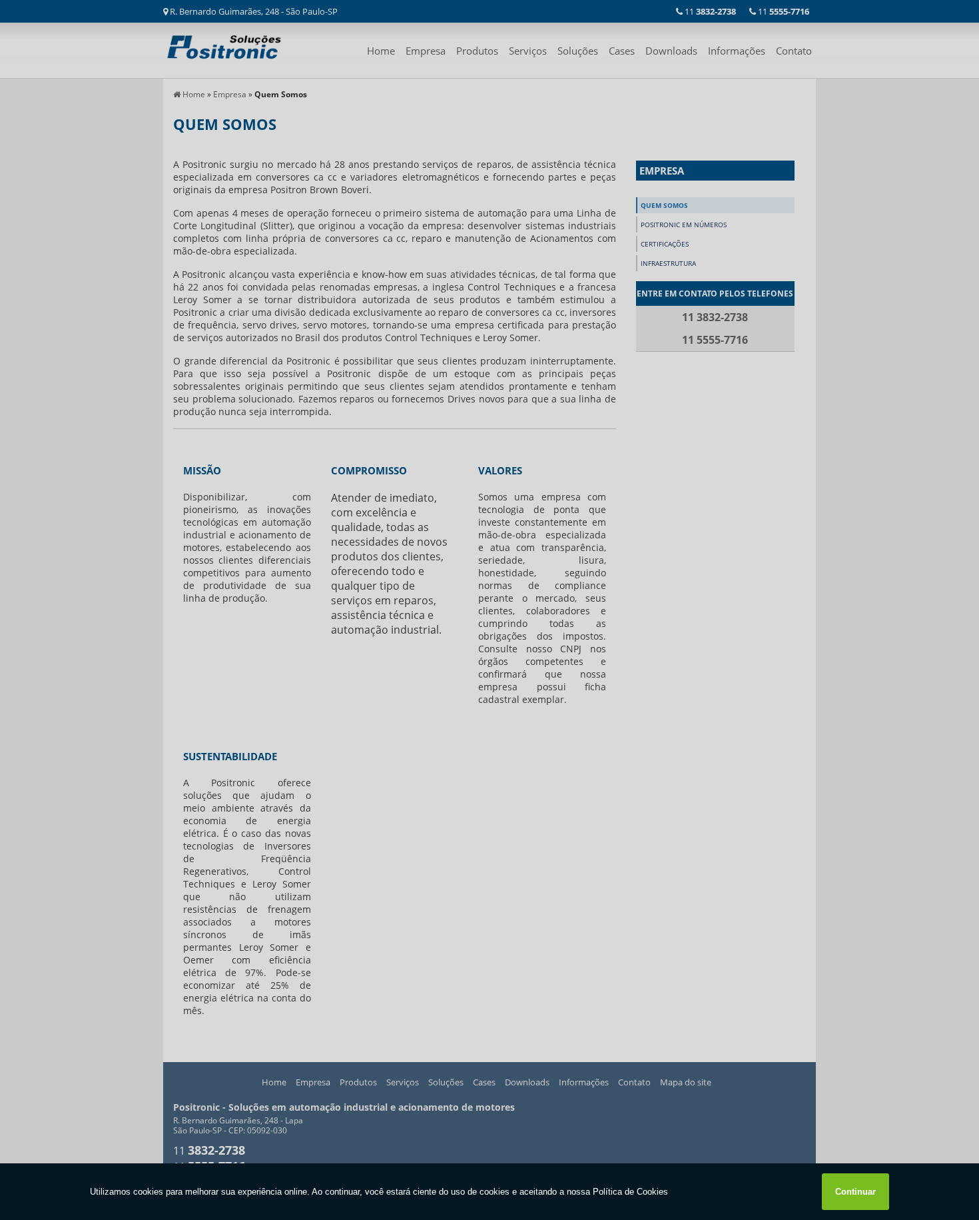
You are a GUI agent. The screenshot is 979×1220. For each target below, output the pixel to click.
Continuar (855, 1192)
